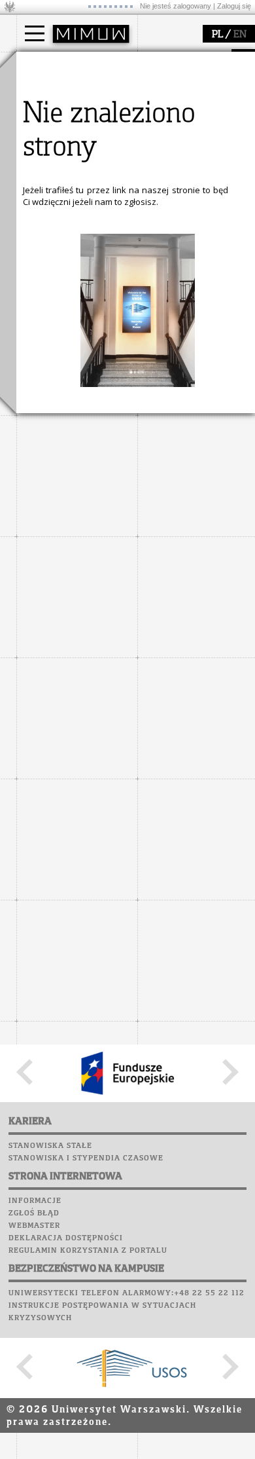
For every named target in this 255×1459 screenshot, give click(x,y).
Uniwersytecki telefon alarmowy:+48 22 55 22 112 (126, 1293)
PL (217, 34)
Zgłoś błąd (34, 1213)
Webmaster (34, 1226)
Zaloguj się (234, 6)
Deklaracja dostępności (65, 1238)
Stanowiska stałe (50, 1146)
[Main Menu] (34, 33)
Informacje (34, 1201)
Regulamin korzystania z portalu (87, 1251)
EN (239, 34)
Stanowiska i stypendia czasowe (85, 1158)
